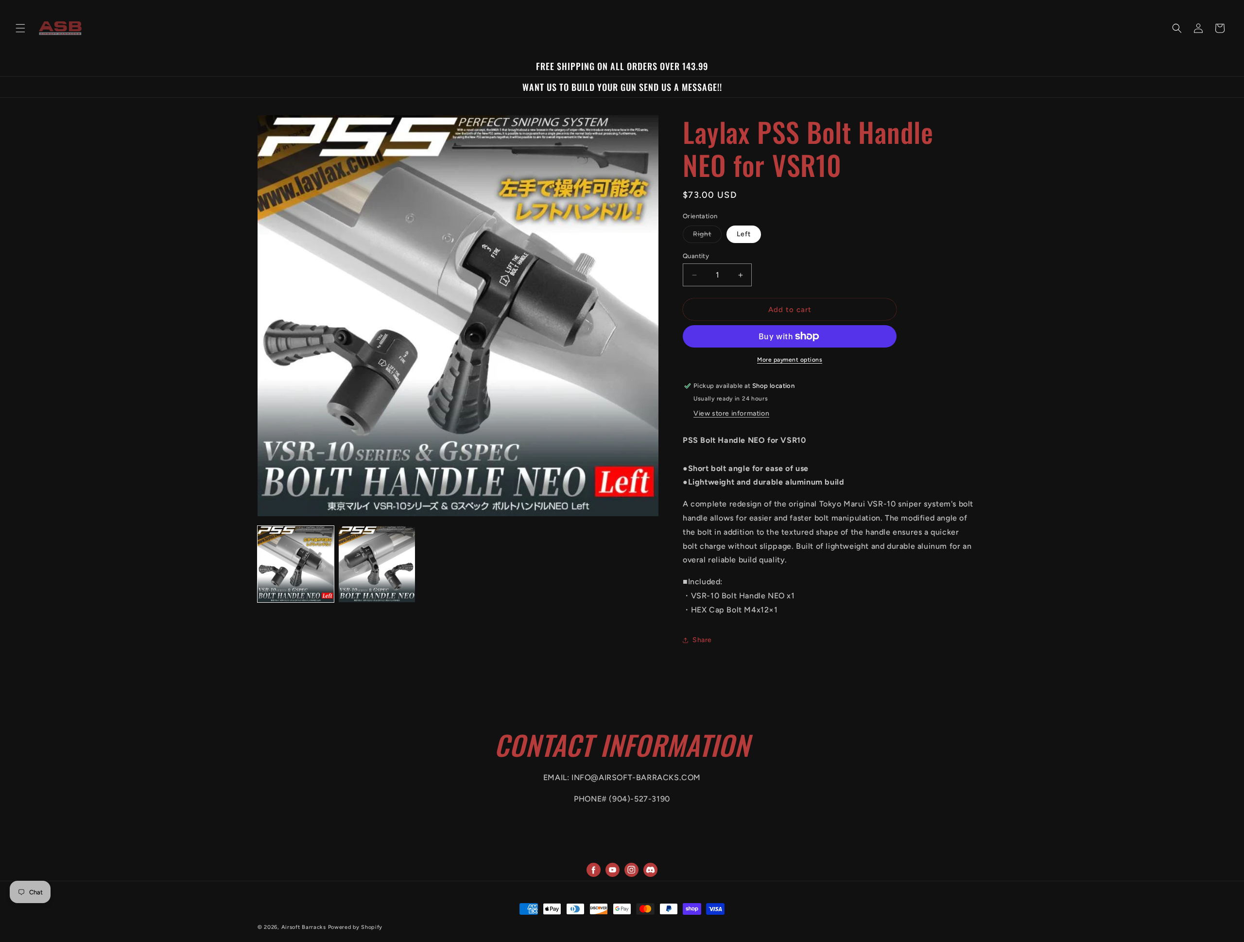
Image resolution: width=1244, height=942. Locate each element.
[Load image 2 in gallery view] (377, 564)
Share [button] (702, 640)
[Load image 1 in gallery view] (296, 564)
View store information (731, 413)
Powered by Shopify (355, 927)
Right (707, 236)
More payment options (789, 359)
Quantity (696, 256)
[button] (20, 28)
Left (744, 234)
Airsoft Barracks (303, 927)
